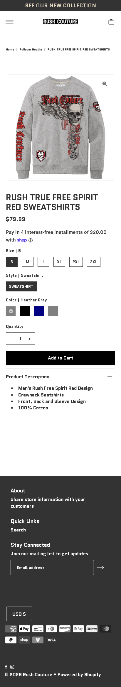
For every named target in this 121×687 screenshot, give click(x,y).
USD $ (19, 614)
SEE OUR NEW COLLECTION (60, 5)
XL (59, 262)
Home (10, 49)
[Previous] (16, 83)
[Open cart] (111, 21)
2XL (76, 262)
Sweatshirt (21, 286)
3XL (93, 262)
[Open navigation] (9, 21)
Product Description (27, 376)
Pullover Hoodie (31, 49)
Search (18, 529)
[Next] (30, 83)
